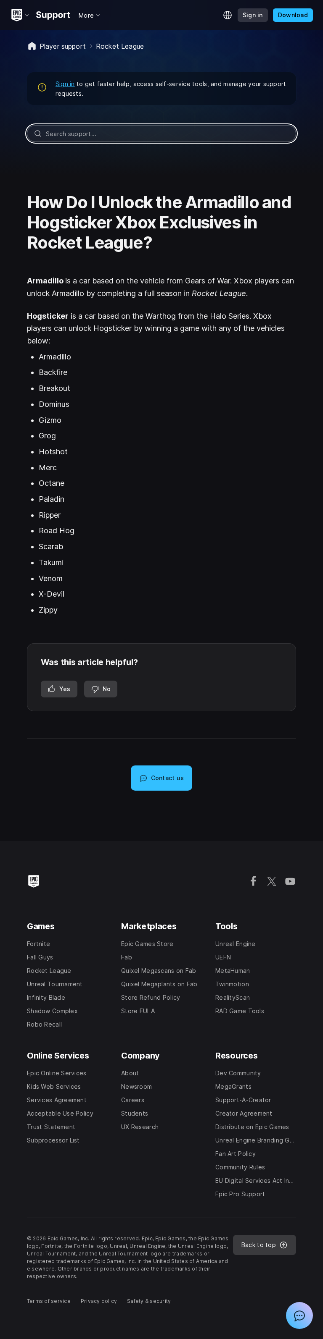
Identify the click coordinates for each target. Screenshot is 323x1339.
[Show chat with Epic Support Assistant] (299, 1315)
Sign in (65, 83)
